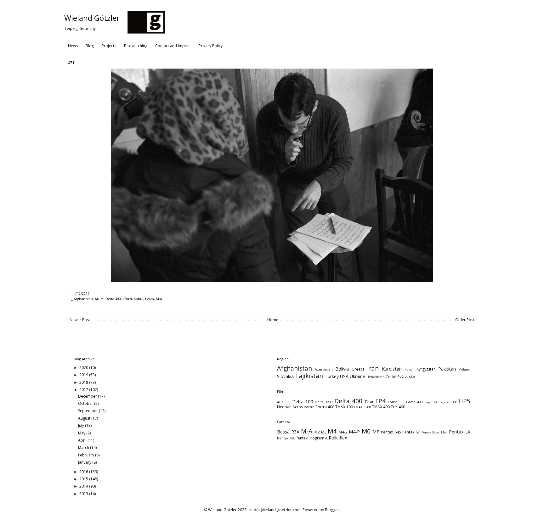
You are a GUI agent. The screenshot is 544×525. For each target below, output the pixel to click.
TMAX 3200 (362, 407)
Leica (149, 298)
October (86, 403)
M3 (323, 432)
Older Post (464, 319)
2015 (84, 479)
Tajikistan (309, 375)
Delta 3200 (324, 401)
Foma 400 (414, 401)
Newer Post (80, 319)
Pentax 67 (411, 432)
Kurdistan (392, 369)
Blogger (332, 509)
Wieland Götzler (92, 18)
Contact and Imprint (173, 45)
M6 (366, 431)
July (81, 425)
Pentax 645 (391, 432)
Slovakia (285, 376)
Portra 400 (324, 407)
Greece (358, 369)
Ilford (127, 298)
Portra (309, 407)
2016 (84, 471)
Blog (90, 45)
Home (272, 319)
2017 (84, 389)
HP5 (464, 401)
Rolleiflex (338, 438)
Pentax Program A (312, 438)
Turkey (332, 376)
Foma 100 (396, 401)
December (88, 396)
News (73, 45)
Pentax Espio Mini (435, 432)
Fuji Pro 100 (448, 402)
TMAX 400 (381, 407)
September (88, 410)
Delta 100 (302, 402)
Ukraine (357, 376)
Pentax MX (286, 438)
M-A (159, 298)
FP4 (380, 401)
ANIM (99, 298)
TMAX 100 (344, 407)
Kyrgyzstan (426, 369)
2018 (84, 382)
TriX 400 (398, 407)
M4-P (354, 432)
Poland (464, 369)
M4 (332, 431)
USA (344, 376)
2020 (84, 367)
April (83, 440)
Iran (373, 368)
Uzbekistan (375, 376)
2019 (84, 374)
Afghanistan (83, 298)
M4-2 (343, 432)
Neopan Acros (290, 407)
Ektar (369, 402)
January (85, 462)
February (86, 455)
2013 (84, 493)
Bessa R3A (288, 432)
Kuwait (410, 369)
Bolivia (342, 369)
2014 (84, 486)
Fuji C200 (431, 402)
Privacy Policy (211, 45)
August (84, 418)
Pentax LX (459, 432)
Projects (109, 45)
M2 (317, 432)
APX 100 (284, 401)
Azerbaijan (324, 369)
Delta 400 (113, 298)
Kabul (138, 298)
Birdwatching (135, 45)
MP (375, 432)
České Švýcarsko (400, 376)
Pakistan (447, 369)
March (84, 447)
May (82, 433)
